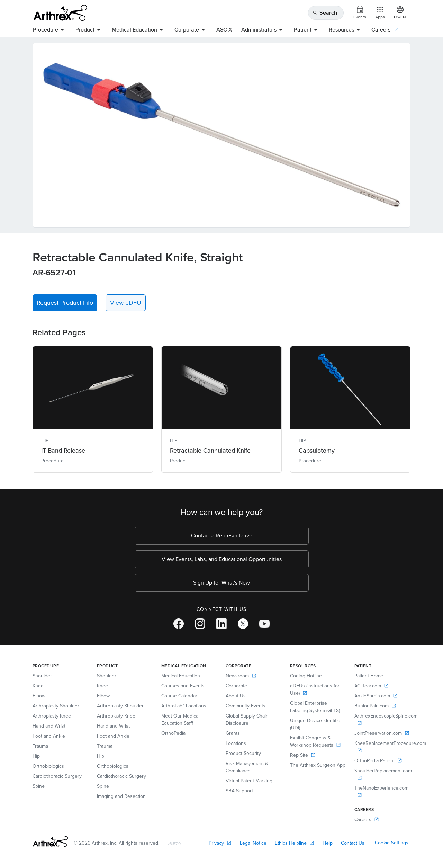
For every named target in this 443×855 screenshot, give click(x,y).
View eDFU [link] (125, 302)
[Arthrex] (60, 13)
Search (325, 13)
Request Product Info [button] (65, 302)
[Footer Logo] (50, 841)
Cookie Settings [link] (391, 842)
